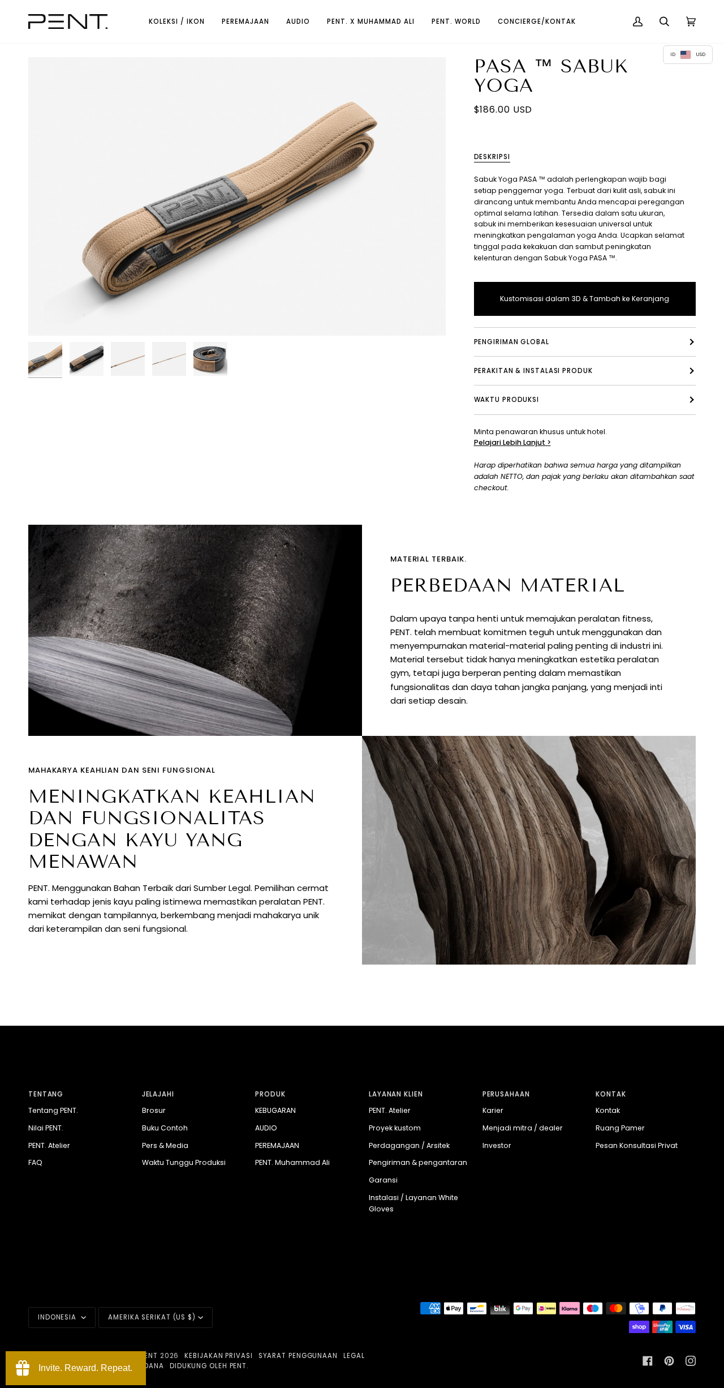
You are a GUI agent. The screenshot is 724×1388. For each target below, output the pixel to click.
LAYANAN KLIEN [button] (396, 1094)
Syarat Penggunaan (298, 1355)
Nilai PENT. (45, 1128)
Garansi (383, 1180)
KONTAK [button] (611, 1094)
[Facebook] (648, 1361)
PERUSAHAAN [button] (506, 1094)
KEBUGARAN (275, 1110)
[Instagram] (691, 1361)
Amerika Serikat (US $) (152, 1317)
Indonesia (58, 1317)
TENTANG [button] (45, 1094)
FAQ (35, 1162)
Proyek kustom (395, 1128)
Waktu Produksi (507, 399)
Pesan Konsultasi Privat (637, 1145)
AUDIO (266, 1128)
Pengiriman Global (511, 341)
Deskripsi (492, 156)
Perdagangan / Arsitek (409, 1145)
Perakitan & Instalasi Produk (533, 370)
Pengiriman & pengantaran (418, 1162)
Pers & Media (165, 1145)
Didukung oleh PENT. (209, 1365)
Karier (492, 1110)
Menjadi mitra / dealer (522, 1128)
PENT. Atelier (49, 1145)
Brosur (154, 1110)
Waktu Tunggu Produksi (184, 1162)
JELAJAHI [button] (158, 1094)
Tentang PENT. (53, 1110)
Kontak (608, 1110)
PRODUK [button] (270, 1094)
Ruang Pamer (620, 1128)
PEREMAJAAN (277, 1145)
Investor (496, 1145)
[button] (176, 21)
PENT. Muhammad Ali (292, 1162)
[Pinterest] (669, 1361)
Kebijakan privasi (218, 1355)
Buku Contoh (165, 1128)
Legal (354, 1355)
